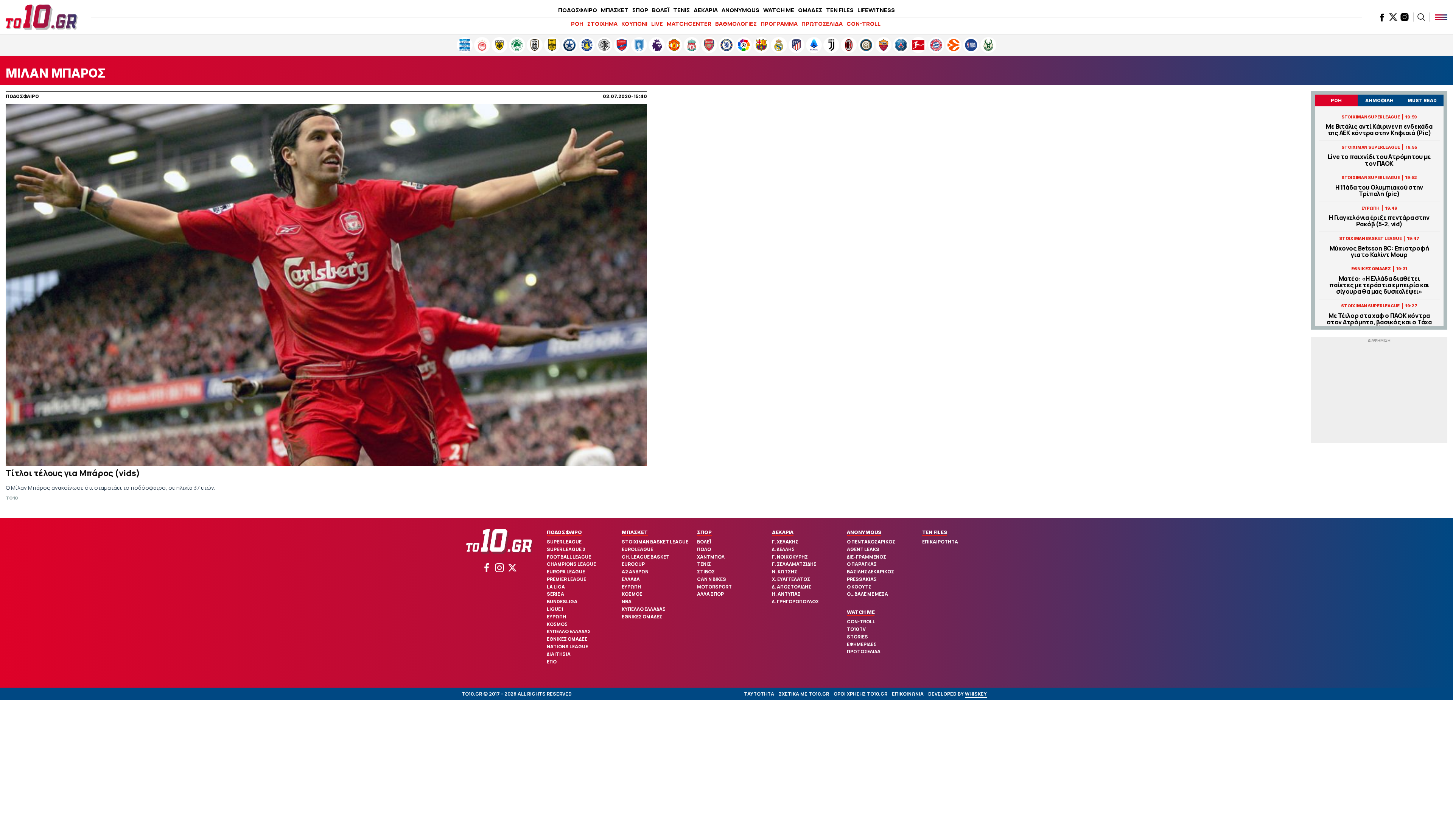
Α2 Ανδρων (635, 571)
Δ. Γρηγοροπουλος (795, 601)
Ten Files (934, 532)
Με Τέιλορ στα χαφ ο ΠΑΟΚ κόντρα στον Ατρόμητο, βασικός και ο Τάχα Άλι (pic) (1379, 322)
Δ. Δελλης (783, 549)
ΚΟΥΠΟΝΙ (634, 24)
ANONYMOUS (740, 10)
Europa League (566, 571)
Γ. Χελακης (785, 542)
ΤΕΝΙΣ (681, 10)
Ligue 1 (555, 609)
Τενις (704, 564)
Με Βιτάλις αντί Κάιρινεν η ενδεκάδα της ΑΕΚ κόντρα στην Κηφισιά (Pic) (1379, 129)
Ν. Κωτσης (784, 571)
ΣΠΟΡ (640, 10)
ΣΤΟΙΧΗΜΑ (602, 24)
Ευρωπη (556, 616)
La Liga (556, 587)
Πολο (704, 549)
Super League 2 (566, 549)
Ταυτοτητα (759, 694)
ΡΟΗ (577, 24)
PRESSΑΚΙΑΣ (862, 579)
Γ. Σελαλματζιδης (794, 564)
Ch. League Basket (645, 557)
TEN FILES (840, 10)
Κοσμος (557, 624)
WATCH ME (778, 10)
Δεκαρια (782, 532)
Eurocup (633, 564)
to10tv (856, 629)
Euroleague (637, 549)
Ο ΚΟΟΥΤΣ (859, 587)
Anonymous (864, 532)
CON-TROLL (863, 24)
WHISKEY (976, 694)
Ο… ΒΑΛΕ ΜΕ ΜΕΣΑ (867, 594)
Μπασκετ (634, 532)
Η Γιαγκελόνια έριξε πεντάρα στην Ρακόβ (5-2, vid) (1379, 221)
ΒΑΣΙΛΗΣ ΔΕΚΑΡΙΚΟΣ (870, 571)
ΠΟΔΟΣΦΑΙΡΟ (577, 10)
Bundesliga (562, 601)
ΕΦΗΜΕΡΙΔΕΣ (861, 644)
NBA (627, 601)
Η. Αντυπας (786, 594)
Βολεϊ (704, 542)
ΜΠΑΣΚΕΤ (614, 10)
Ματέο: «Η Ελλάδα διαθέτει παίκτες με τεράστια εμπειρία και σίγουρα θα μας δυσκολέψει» (1379, 285)
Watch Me (860, 612)
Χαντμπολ (711, 557)
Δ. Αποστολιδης (791, 587)
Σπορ (704, 532)
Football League (569, 557)
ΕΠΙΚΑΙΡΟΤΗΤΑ (940, 542)
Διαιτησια (559, 654)
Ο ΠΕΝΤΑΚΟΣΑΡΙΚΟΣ (871, 542)
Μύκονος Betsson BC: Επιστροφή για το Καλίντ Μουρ (1379, 251)
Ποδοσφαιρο (564, 532)
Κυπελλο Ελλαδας (569, 631)
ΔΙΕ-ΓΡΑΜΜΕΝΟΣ (866, 557)
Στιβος (706, 571)
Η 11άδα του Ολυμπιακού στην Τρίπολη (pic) (1379, 190)
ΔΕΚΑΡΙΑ (706, 10)
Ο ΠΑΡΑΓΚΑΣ (862, 564)
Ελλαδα (631, 579)
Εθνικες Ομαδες (567, 639)
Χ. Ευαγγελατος (791, 579)
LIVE (657, 24)
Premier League (566, 579)
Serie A (555, 594)
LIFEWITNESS (876, 10)
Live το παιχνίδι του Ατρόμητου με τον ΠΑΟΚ (1379, 160)
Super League (564, 542)
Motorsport (714, 587)
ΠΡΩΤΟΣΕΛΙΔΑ (822, 24)
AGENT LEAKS (863, 549)
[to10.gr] (42, 17)
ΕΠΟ (552, 662)
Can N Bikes (711, 579)
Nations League (567, 646)
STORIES (857, 637)
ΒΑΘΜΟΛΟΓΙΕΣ (736, 24)
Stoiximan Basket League (655, 542)
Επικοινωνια (908, 694)
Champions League (571, 564)
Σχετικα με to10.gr (804, 694)
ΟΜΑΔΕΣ (810, 10)
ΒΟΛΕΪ (660, 10)
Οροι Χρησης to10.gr (860, 694)
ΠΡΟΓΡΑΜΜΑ (779, 24)
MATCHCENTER (689, 24)
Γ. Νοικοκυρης (790, 557)
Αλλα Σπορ (710, 594)
